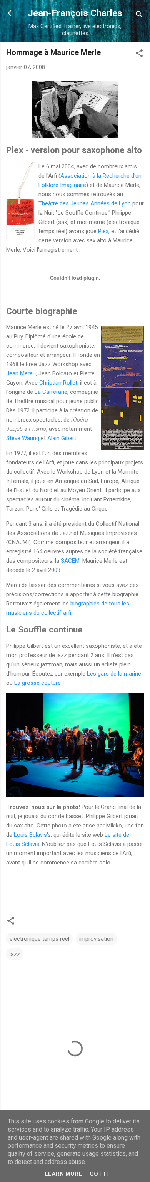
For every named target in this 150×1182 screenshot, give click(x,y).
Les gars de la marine (114, 673)
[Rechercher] (139, 15)
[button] (139, 55)
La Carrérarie (51, 391)
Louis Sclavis (30, 834)
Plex (103, 231)
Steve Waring (22, 438)
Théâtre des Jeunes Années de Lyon (84, 203)
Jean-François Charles (75, 13)
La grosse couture (37, 682)
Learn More (63, 1173)
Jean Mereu (21, 373)
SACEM (70, 560)
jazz (15, 954)
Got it (99, 1173)
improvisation (96, 938)
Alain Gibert (61, 438)
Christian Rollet (58, 382)
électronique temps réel (39, 938)
